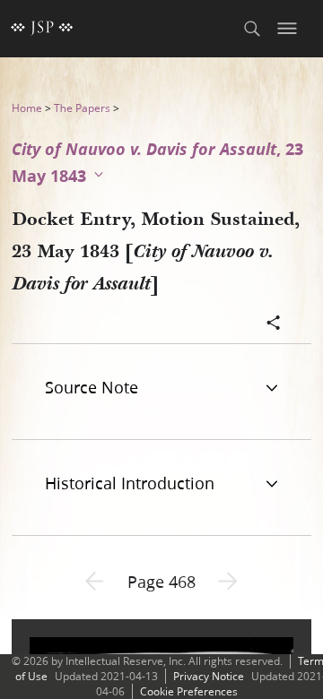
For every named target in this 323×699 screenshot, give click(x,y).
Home (27, 108)
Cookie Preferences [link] (189, 691)
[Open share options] (274, 324)
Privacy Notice (208, 676)
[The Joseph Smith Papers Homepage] (42, 29)
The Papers (82, 108)
